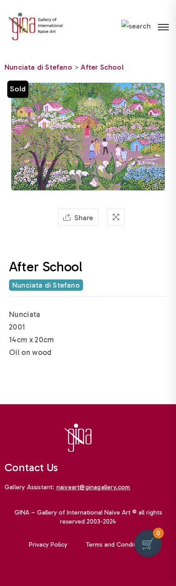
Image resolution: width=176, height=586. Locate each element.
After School (102, 67)
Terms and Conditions (117, 544)
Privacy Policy (48, 544)
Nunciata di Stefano (38, 67)
